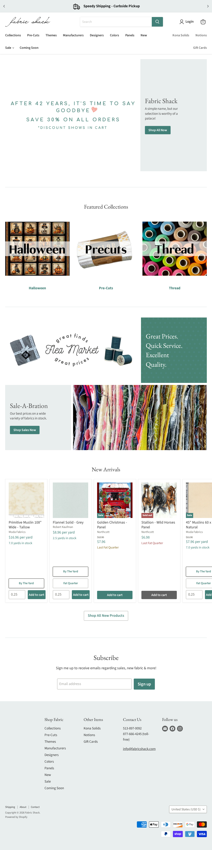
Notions (201, 35)
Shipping (10, 807)
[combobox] (116, 22)
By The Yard (26, 583)
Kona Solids (180, 35)
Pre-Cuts (33, 35)
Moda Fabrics (17, 532)
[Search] (157, 22)
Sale (8, 47)
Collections (13, 35)
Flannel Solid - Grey (68, 522)
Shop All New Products (106, 615)
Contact (35, 807)
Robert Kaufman (63, 527)
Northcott (103, 532)
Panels (129, 35)
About (23, 807)
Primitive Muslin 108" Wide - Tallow (25, 525)
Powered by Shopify (16, 817)
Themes (51, 35)
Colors (114, 35)
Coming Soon (29, 47)
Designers (97, 35)
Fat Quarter (70, 583)
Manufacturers (73, 35)
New (144, 35)
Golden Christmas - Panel (112, 525)
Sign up (144, 684)
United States (186, 809)
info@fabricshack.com (139, 748)
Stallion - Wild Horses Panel (158, 525)
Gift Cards (200, 47)
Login (190, 21)
